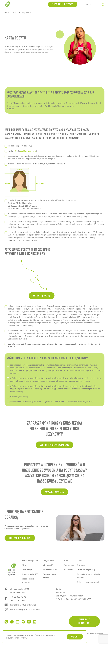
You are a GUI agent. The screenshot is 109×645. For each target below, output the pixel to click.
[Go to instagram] (6, 621)
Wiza (24, 565)
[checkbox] (54, 106)
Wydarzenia (69, 565)
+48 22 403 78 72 (18, 597)
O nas (79, 560)
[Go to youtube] (23, 621)
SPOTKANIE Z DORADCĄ (19, 538)
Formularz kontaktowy (84, 621)
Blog (66, 560)
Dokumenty (82, 565)
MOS (16, 151)
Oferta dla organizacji (86, 569)
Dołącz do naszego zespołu (88, 582)
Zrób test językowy (62, 4)
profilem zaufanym (28, 151)
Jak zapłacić (48, 565)
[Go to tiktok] (29, 621)
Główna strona (11, 12)
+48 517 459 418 (17, 600)
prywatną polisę (41, 295)
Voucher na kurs (50, 569)
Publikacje (68, 569)
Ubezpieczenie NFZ (30, 574)
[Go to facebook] (12, 621)
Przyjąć (75, 636)
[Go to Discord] (34, 621)
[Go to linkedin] (17, 621)
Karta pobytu (27, 569)
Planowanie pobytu (30, 560)
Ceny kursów (48, 560)
